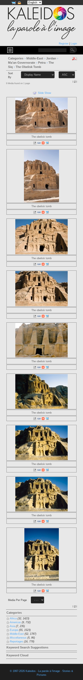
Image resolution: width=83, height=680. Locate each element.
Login (74, 43)
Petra (42, 62)
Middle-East (35, 58)
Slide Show (44, 92)
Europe (14, 629)
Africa (13, 618)
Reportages (16, 641)
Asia (12, 626)
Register (64, 43)
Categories (15, 58)
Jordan (51, 58)
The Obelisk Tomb (29, 67)
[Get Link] (38, 142)
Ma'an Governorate (22, 62)
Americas (15, 622)
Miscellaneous (18, 637)
